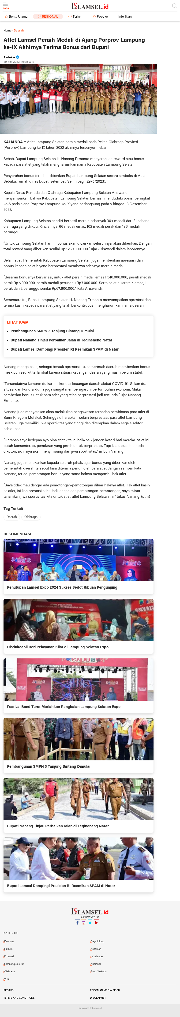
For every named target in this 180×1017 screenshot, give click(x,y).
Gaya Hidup (97, 941)
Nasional (96, 964)
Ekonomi (9, 941)
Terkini (77, 17)
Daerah (12, 517)
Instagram (83, 928)
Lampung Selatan (14, 964)
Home (7, 30)
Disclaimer (97, 998)
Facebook (77, 928)
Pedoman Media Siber (105, 990)
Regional (50, 17)
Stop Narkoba (99, 971)
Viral (7, 979)
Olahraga (31, 517)
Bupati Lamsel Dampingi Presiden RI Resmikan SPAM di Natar (65, 350)
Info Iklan (125, 17)
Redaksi (9, 990)
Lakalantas (97, 956)
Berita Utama (18, 17)
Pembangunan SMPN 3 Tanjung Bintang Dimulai (52, 331)
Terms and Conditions (19, 998)
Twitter (90, 928)
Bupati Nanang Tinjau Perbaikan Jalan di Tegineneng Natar (61, 340)
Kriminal (9, 956)
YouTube (96, 928)
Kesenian (96, 949)
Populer (102, 17)
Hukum (8, 949)
